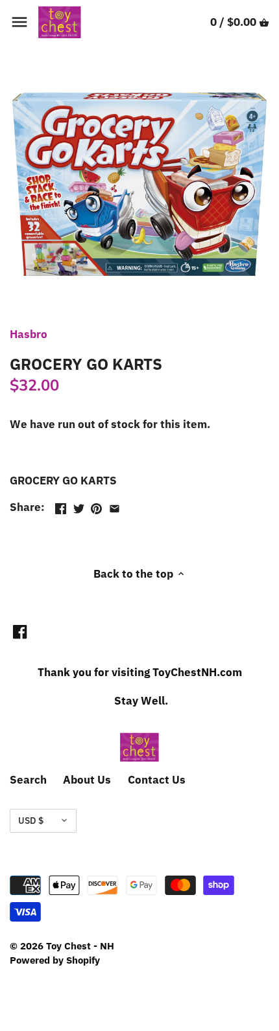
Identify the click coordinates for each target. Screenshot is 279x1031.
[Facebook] (20, 631)
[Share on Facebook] (60, 506)
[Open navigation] (19, 22)
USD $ (30, 820)
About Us (87, 780)
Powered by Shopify (55, 959)
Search (28, 780)
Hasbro (28, 334)
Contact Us (157, 780)
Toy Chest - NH (80, 945)
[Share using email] (114, 506)
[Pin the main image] (96, 506)
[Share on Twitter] (78, 506)
